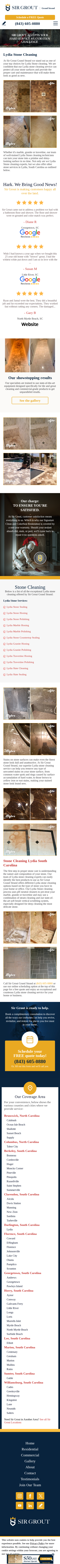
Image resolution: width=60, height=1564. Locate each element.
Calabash (11, 1120)
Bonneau (11, 1155)
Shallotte (11, 1129)
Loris (9, 1316)
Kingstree (12, 1400)
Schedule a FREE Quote (30, 17)
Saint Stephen (14, 1185)
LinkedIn (30, 1505)
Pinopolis (11, 1177)
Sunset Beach (14, 1133)
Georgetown (13, 1281)
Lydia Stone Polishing (18, 619)
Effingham (12, 1242)
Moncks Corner (15, 1168)
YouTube (19, 1505)
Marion (10, 1360)
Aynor (10, 1295)
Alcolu (10, 1199)
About (30, 1467)
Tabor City (12, 1146)
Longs (10, 1312)
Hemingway (13, 1395)
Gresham (11, 1356)
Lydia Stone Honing (17, 613)
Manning (11, 1207)
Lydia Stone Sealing (17, 607)
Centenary (12, 1351)
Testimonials (30, 1479)
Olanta (10, 1260)
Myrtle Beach (14, 1325)
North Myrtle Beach (17, 1329)
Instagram (19, 1496)
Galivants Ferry (15, 1303)
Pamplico (11, 1264)
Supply (10, 1137)
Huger (10, 1164)
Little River (13, 1308)
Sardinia (11, 1216)
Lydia (10, 1229)
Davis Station (14, 1203)
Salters (10, 1413)
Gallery (30, 1461)
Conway (11, 1299)
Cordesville (13, 1159)
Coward (11, 1238)
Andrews (11, 1277)
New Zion (12, 1211)
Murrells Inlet (14, 1321)
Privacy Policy (37, 1543)
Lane (9, 1404)
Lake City (12, 1255)
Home (30, 1443)
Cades (10, 1387)
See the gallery (30, 400)
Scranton (11, 1268)
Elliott (10, 1343)
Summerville (13, 1190)
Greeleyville (13, 1391)
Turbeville (12, 1220)
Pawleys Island (14, 1286)
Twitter (40, 1496)
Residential (30, 1449)
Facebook (30, 1496)
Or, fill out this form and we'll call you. (30, 1066)
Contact (30, 1473)
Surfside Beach (15, 1334)
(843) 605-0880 (27, 24)
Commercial (30, 1455)
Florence (11, 1247)
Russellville (13, 1181)
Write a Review (4, 23)
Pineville (11, 1172)
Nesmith (11, 1408)
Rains (10, 1369)
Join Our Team (30, 1485)
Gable (10, 1378)
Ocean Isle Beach (16, 1124)
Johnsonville (13, 1251)
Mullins (11, 1364)
